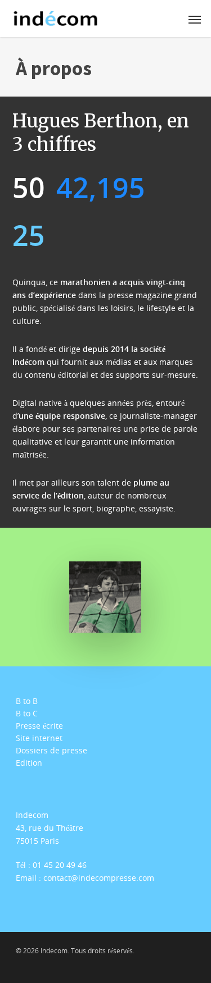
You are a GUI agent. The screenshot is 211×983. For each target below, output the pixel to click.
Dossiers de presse (51, 751)
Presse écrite (39, 726)
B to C (27, 713)
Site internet (39, 738)
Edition (29, 763)
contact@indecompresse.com (98, 877)
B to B (27, 701)
